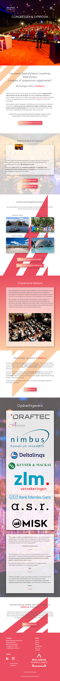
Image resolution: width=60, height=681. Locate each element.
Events (37, 642)
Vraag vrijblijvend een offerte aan (30, 265)
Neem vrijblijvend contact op (30, 123)
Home (37, 640)
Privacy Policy (14, 663)
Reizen (37, 644)
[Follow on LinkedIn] (7, 658)
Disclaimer (13, 665)
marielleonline (33, 672)
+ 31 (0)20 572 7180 (11, 646)
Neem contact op (30, 186)
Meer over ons (30, 389)
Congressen (38, 646)
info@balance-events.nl (13, 648)
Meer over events (30, 181)
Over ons (37, 648)
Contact (37, 650)
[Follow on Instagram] (13, 658)
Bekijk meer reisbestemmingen (30, 259)
